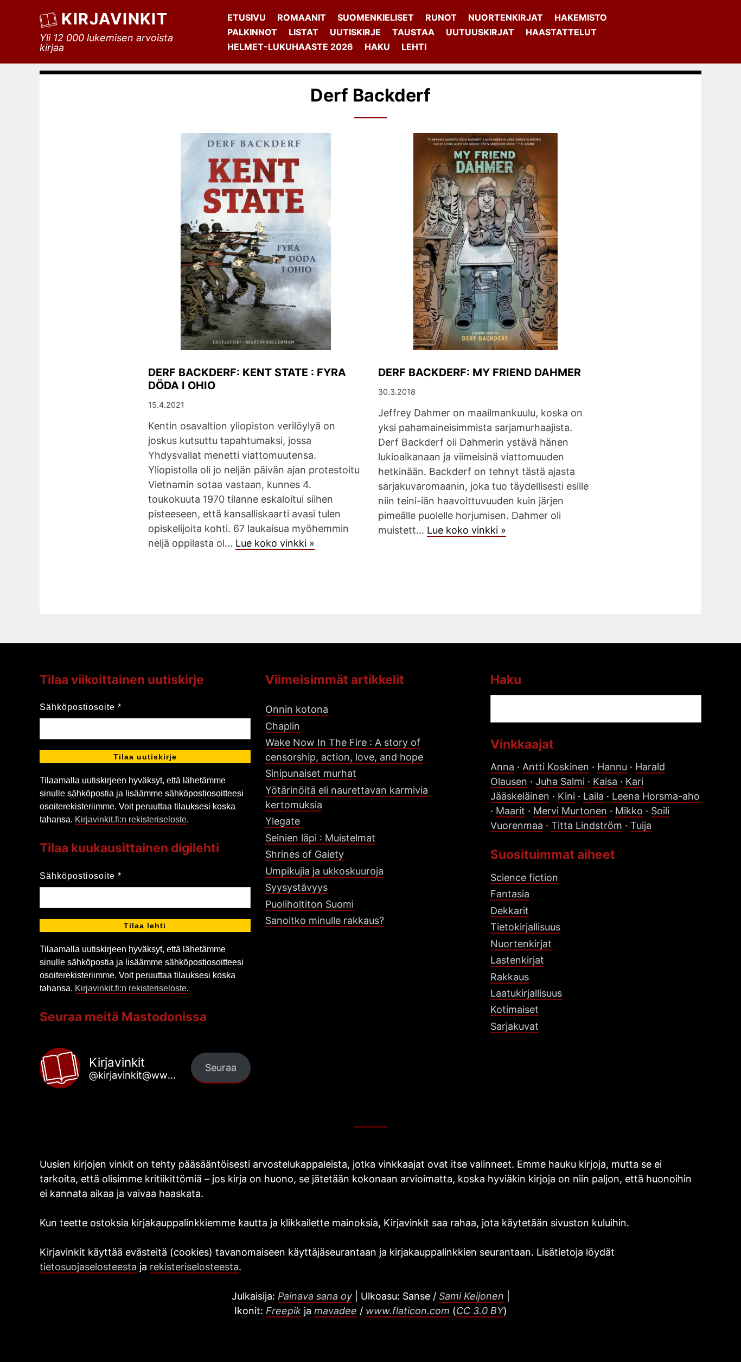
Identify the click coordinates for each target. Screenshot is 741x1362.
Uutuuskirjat (480, 32)
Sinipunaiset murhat (310, 773)
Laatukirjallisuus (526, 993)
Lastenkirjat (517, 960)
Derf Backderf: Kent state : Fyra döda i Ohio (247, 379)
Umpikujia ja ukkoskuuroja (324, 871)
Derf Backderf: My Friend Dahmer (479, 372)
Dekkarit (509, 910)
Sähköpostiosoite (81, 707)
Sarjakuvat (514, 1026)
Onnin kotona (296, 709)
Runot (441, 17)
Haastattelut (561, 32)
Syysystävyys (296, 887)
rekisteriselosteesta (194, 1266)
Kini (566, 796)
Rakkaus (509, 977)
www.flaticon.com (408, 1310)
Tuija (640, 825)
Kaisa (605, 781)
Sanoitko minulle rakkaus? (324, 920)
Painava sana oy (315, 1296)
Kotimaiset (514, 1009)
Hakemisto (580, 17)
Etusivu (246, 17)
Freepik (283, 1310)
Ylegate (282, 821)
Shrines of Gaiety (304, 854)
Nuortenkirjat (505, 17)
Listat (303, 32)
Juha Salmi (560, 781)
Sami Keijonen (471, 1296)
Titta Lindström (586, 825)
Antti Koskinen (555, 766)
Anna (502, 766)
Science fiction (524, 877)
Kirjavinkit (114, 18)
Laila (593, 796)
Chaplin (282, 726)
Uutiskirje (355, 32)
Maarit (510, 810)
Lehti (413, 46)
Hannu (612, 766)
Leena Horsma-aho (656, 796)
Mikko (629, 810)
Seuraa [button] (221, 1067)
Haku (377, 46)
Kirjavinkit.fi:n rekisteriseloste (131, 819)
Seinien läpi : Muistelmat (320, 838)
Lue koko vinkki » (275, 543)
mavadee (335, 1310)
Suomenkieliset (375, 17)
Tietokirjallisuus (525, 927)
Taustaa (413, 32)
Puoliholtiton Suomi (309, 904)
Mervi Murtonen (570, 810)
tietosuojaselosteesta (88, 1266)
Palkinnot (252, 32)
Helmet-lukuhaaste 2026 (290, 46)
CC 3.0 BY (479, 1310)
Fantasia (509, 893)
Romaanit (301, 17)
